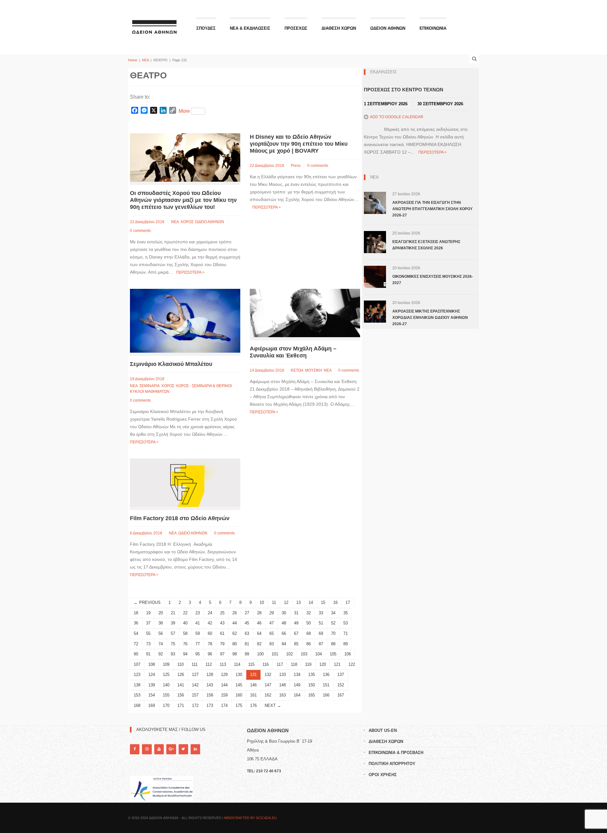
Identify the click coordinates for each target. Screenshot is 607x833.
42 (210, 623)
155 (166, 695)
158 (209, 695)
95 (197, 654)
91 (148, 654)
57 (173, 633)
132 (268, 674)
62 (234, 633)
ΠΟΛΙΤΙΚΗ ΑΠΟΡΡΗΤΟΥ (392, 763)
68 (308, 633)
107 (137, 664)
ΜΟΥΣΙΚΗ (313, 370)
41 (197, 623)
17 (348, 602)
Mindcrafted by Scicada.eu (250, 818)
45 (247, 623)
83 (271, 643)
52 (333, 623)
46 (259, 623)
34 (333, 613)
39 (173, 623)
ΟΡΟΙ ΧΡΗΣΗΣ (383, 774)
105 (333, 654)
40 (185, 623)
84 (284, 643)
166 (326, 695)
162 (268, 695)
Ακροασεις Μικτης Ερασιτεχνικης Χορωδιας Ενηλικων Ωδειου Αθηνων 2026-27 (430, 317)
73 (148, 643)
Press (296, 165)
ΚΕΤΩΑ (297, 370)
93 (173, 654)
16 (335, 602)
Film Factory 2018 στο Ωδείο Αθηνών (180, 518)
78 (210, 643)
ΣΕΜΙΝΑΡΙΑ (149, 386)
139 (151, 685)
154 (151, 695)
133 (282, 674)
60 (210, 633)
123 (137, 674)
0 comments (140, 230)
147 (268, 685)
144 (224, 685)
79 (222, 643)
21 (173, 613)
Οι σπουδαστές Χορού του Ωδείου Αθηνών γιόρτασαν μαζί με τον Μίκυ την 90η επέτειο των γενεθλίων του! (183, 200)
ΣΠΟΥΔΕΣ (206, 28)
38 (160, 623)
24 (210, 613)
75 (173, 643)
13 (298, 602)
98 (234, 654)
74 (160, 643)
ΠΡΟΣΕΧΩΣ (296, 28)
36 (136, 623)
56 (160, 633)
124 (151, 674)
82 (259, 643)
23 (197, 613)
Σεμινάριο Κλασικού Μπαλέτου (171, 364)
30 (284, 613)
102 (289, 654)
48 (284, 623)
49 (296, 623)
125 (166, 674)
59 (197, 633)
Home (132, 60)
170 (166, 705)
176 (253, 705)
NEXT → (273, 705)
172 (195, 705)
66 (284, 633)
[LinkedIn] (195, 749)
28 (259, 613)
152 (340, 685)
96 (210, 654)
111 (195, 664)
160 (239, 695)
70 (333, 633)
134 (297, 674)
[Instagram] (146, 749)
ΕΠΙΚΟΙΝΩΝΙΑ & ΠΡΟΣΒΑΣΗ (396, 752)
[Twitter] (183, 749)
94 (185, 654)
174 (224, 705)
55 (148, 633)
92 (160, 654)
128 (209, 674)
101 (275, 654)
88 (333, 643)
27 (247, 613)
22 (185, 613)
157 (195, 695)
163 (282, 695)
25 (222, 613)
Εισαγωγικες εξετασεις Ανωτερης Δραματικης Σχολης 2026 (426, 245)
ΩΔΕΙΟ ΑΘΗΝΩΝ (209, 222)
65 (271, 633)
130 (239, 674)
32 (308, 613)
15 (323, 602)
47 (271, 623)
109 (166, 664)
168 (137, 705)
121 (337, 664)
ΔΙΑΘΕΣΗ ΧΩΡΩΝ (339, 28)
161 (253, 695)
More (184, 111)
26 (234, 613)
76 (185, 643)
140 (166, 685)
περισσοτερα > (190, 272)
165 (311, 695)
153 (137, 695)
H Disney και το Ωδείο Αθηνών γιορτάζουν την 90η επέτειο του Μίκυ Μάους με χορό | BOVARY (298, 144)
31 (296, 613)
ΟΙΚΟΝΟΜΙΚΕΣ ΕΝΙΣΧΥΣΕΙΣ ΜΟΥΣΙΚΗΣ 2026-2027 (432, 279)
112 (208, 664)
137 (340, 674)
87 (321, 643)
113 (223, 664)
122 (351, 664)
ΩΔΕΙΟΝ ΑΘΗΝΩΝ (387, 28)
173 (209, 705)
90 (136, 654)
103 (304, 654)
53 (345, 623)
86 (308, 643)
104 (318, 654)
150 (311, 685)
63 (247, 633)
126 (180, 674)
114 (237, 664)
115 (251, 664)
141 (180, 685)
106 (347, 654)
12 (286, 602)
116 (265, 664)
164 (297, 695)
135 (311, 674)
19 (148, 613)
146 (253, 685)
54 (136, 633)
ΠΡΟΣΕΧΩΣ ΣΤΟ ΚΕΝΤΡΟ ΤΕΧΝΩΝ (403, 89)
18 (136, 613)
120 (322, 664)
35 (345, 613)
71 (345, 633)
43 (222, 623)
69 (321, 633)
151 (326, 685)
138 (137, 685)
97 (222, 654)
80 (234, 643)
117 (280, 664)
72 (136, 643)
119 (308, 664)
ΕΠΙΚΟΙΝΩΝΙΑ (433, 28)
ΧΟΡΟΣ (187, 222)
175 (239, 705)
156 (180, 695)
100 (260, 654)
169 (151, 705)
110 (180, 664)
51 (321, 623)
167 (340, 695)
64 (259, 633)
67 (296, 633)
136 (326, 674)
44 (234, 623)
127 (195, 674)
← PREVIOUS (147, 602)
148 (282, 685)
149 (297, 685)
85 (296, 643)
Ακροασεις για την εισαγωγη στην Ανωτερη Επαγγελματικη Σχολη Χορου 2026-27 (432, 208)
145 (239, 685)
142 (195, 685)
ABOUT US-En (383, 730)
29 (271, 613)
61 (222, 633)
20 (160, 613)
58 (185, 633)
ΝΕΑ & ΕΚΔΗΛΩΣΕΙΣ (250, 28)
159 (224, 695)
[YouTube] (159, 749)
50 (308, 623)
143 (209, 685)
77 (197, 643)
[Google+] (171, 749)
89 (345, 643)
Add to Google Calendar (396, 117)
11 (274, 602)
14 (311, 602)
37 (148, 623)
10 (262, 602)
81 (247, 643)
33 (321, 613)
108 (151, 664)
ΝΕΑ (145, 60)
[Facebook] (134, 749)
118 (294, 664)
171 (180, 705)
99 (247, 654)
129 (224, 674)
